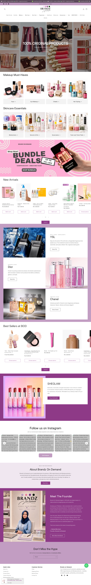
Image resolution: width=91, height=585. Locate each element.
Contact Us (5, 571)
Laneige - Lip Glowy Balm (84, 203)
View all (45, 222)
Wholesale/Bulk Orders (8, 577)
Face (12, 101)
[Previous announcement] (29, 4)
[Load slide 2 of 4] (45, 70)
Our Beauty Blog (7, 579)
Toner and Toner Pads (76, 135)
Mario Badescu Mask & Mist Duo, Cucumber (69, 204)
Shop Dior (12, 279)
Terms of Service (7, 575)
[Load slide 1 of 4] (43, 70)
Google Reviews (7, 581)
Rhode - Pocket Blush (69, 350)
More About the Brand (57, 535)
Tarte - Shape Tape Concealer (11, 350)
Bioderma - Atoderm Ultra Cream (23, 204)
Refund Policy (35, 573)
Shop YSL (54, 249)
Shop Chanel (55, 309)
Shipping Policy (35, 571)
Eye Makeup (34, 101)
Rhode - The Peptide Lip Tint (50, 350)
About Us (5, 569)
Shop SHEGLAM (53, 398)
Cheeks (55, 101)
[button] (4, 9)
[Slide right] (48, 217)
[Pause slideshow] (51, 69)
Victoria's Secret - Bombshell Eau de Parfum (8, 204)
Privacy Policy (6, 573)
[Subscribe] (55, 556)
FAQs (33, 569)
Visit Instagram (45, 455)
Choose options (85, 211)
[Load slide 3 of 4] (46, 70)
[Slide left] (42, 217)
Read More (45, 483)
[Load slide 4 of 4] (48, 70)
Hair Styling (76, 101)
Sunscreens (55, 135)
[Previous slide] (39, 69)
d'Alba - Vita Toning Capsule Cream (52, 204)
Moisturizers (12, 135)
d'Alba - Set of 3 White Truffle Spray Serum (38, 204)
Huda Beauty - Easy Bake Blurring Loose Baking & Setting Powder (32, 351)
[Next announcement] (61, 4)
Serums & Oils (34, 135)
